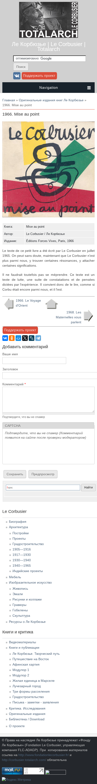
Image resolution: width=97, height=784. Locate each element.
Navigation (48, 88)
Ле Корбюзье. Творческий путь (36, 653)
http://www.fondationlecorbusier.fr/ (43, 755)
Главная (8, 100)
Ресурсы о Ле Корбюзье (27, 622)
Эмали (17, 594)
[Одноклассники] (12, 338)
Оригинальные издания (27, 714)
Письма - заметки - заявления (35, 702)
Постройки (20, 533)
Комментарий (14, 384)
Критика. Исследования (27, 708)
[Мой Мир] (18, 338)
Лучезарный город (26, 686)
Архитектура (18, 527)
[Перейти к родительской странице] (51, 304)
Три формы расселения (31, 691)
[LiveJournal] (31, 338)
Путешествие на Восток (30, 659)
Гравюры (19, 605)
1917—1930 (21, 555)
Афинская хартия (26, 664)
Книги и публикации (24, 647)
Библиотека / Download (26, 719)
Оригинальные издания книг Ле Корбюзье (51, 100)
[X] (25, 338)
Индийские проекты (27, 571)
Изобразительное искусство (30, 582)
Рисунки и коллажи (27, 599)
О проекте (17, 726)
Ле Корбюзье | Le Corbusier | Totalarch (48, 46)
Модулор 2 (20, 675)
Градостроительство (28, 544)
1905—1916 (21, 549)
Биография (17, 521)
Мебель (15, 577)
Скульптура (21, 615)
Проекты (19, 538)
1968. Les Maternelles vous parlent (68, 317)
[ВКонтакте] (5, 338)
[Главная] (48, 37)
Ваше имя (10, 354)
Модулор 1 (20, 670)
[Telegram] (38, 338)
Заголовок (10, 369)
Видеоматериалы (22, 642)
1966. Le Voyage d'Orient (28, 303)
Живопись (20, 588)
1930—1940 (21, 560)
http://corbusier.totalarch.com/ (24, 760)
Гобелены (20, 610)
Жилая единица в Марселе (33, 681)
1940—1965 (21, 565)
